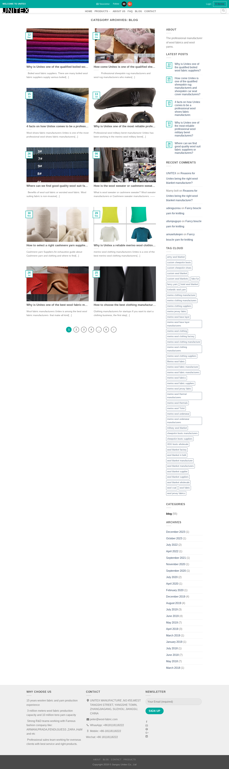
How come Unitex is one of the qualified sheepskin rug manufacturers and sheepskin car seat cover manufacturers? (187, 86)
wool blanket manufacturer (180, 460)
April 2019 (172, 629)
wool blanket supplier (177, 471)
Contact (150, 11)
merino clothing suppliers (179, 306)
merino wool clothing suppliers (181, 356)
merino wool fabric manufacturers (183, 372)
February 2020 (175, 590)
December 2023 (175, 531)
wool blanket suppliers (178, 477)
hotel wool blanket (189, 284)
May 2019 (172, 622)
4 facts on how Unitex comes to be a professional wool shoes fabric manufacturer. (187, 108)
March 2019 (173, 635)
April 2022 (172, 551)
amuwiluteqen (174, 234)
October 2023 (174, 538)
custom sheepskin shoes (179, 268)
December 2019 (175, 596)
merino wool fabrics (176, 378)
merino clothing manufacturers (181, 300)
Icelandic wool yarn (176, 289)
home (88, 11)
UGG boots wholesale (177, 444)
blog (169, 513)
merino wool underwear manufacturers (178, 421)
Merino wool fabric (176, 361)
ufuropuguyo (173, 221)
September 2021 (176, 557)
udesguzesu (173, 208)
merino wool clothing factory (180, 336)
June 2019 (172, 616)
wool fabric (185, 488)
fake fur (195, 278)
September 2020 (176, 570)
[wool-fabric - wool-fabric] (41, 10)
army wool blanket (176, 257)
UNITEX (171, 173)
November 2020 (175, 564)
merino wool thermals (177, 403)
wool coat (171, 488)
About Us (119, 11)
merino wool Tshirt (176, 408)
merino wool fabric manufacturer (182, 367)
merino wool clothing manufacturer (183, 342)
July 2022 (172, 544)
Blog (138, 11)
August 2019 (173, 603)
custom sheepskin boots (179, 262)
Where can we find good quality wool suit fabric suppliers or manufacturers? (188, 148)
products (101, 11)
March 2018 (173, 667)
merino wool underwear (178, 414)
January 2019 (174, 641)
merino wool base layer (178, 317)
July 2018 (172, 648)
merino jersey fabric (176, 311)
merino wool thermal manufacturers (177, 396)
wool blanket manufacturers (180, 466)
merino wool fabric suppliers (180, 383)
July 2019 (172, 609)
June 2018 (172, 654)
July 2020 (172, 577)
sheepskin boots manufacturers (182, 433)
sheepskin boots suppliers (179, 439)
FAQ (130, 11)
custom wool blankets (177, 278)
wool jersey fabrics (176, 493)
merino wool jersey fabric (179, 388)
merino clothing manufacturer (181, 295)
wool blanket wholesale (178, 482)
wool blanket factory (177, 449)
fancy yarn (172, 284)
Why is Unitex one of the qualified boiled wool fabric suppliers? (188, 67)
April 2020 (172, 583)
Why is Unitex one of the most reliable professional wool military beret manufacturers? (187, 129)
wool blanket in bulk (176, 455)
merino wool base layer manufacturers (178, 324)
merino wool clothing (177, 331)
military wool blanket (177, 428)
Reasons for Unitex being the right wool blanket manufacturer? (182, 178)
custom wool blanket (177, 273)
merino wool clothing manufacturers (177, 349)
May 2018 (172, 661)
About (97, 759)
